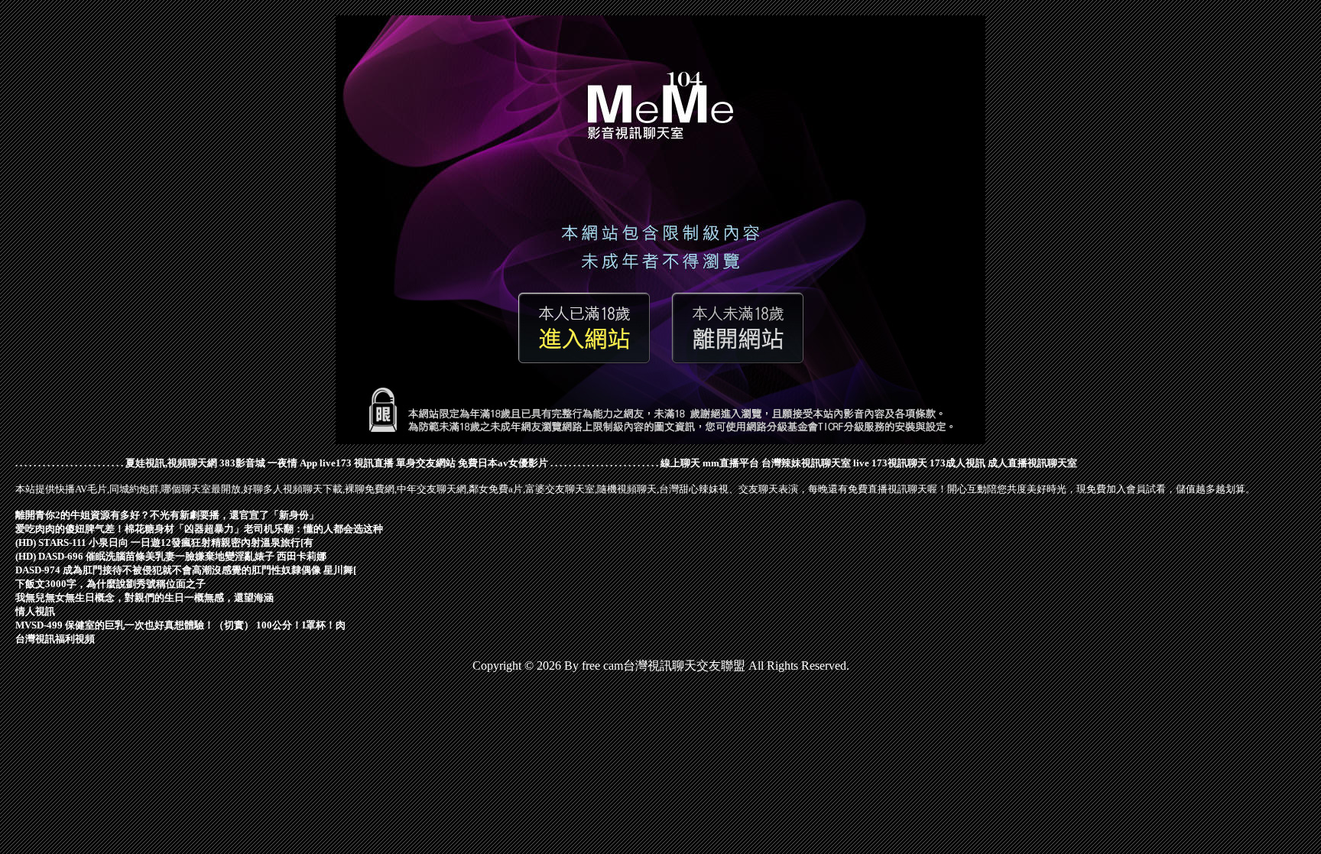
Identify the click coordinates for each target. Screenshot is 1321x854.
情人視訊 (35, 611)
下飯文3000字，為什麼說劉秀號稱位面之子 (110, 583)
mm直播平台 (731, 463)
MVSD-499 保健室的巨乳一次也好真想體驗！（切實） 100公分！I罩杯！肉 (180, 625)
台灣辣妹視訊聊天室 (806, 463)
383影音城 (242, 463)
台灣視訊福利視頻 (55, 639)
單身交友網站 (426, 463)
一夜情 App (292, 463)
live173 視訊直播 (357, 463)
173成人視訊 (957, 463)
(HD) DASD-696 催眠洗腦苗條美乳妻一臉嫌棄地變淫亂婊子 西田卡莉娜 (170, 556)
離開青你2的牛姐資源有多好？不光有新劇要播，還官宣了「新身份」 (167, 515)
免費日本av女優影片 (503, 463)
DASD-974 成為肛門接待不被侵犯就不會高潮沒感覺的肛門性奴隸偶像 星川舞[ (185, 570)
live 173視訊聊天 (890, 463)
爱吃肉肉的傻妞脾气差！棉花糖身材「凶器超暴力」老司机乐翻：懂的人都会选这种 (199, 528)
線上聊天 (680, 463)
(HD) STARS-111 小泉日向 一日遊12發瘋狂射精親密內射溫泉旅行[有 (164, 542)
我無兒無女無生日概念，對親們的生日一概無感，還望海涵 (144, 597)
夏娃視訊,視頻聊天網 (171, 463)
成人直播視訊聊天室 (1032, 463)
